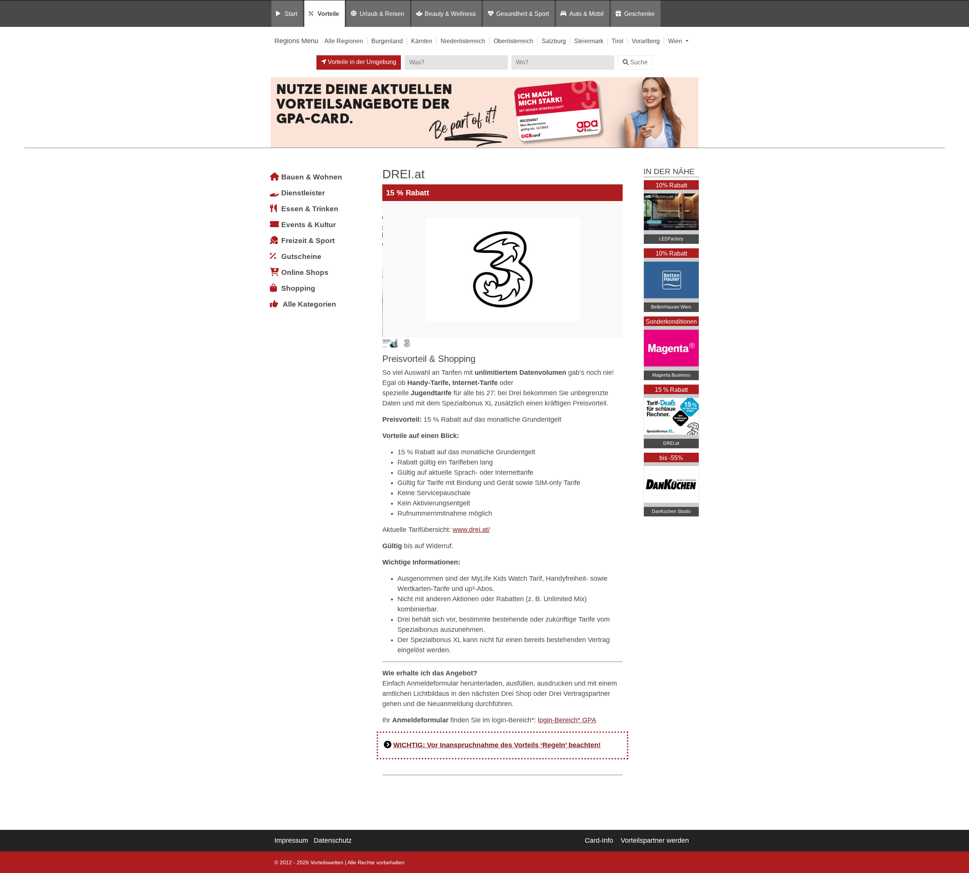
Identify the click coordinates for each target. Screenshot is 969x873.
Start (291, 13)
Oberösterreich (513, 40)
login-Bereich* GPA (567, 720)
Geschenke (639, 13)
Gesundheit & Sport (522, 13)
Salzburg (554, 40)
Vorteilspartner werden (655, 840)
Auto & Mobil (586, 13)
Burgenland (387, 40)
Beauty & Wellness (450, 13)
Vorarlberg (646, 40)
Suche (639, 62)
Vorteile (328, 13)
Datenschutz (333, 840)
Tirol (617, 40)
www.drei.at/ (471, 529)
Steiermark (588, 40)
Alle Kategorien (309, 304)
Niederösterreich (463, 40)
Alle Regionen (343, 40)
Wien (676, 40)
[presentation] (389, 269)
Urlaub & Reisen (382, 13)
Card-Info (599, 840)
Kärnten (421, 40)
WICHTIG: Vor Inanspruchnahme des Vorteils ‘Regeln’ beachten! (497, 745)
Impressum (291, 840)
